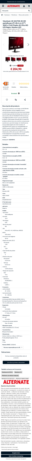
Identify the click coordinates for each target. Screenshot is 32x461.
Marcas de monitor (24, 15)
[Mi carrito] (29, 6)
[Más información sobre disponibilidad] (19, 93)
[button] (3, 44)
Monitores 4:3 (18, 372)
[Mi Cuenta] (24, 6)
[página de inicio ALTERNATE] (13, 5)
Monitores (14, 15)
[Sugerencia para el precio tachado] (10, 65)
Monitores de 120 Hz (7, 372)
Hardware (7, 15)
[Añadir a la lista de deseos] (7, 100)
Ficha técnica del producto (6, 87)
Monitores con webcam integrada (10, 375)
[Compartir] (25, 100)
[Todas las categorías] (3, 6)
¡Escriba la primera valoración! (16, 362)
